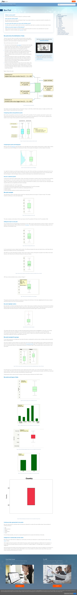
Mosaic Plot (61, 22)
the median (19, 45)
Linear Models (60, 29)
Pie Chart (60, 24)
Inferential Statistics (61, 28)
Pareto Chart (61, 23)
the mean (27, 225)
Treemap (60, 26)
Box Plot (60, 18)
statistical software (44, 40)
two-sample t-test (29, 343)
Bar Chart (60, 17)
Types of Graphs (60, 16)
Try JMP (73, 1)
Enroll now (20, 585)
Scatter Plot (61, 25)
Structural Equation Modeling (63, 34)
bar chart (21, 29)
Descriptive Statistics (61, 27)
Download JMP (39, 55)
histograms (13, 146)
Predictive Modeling (61, 30)
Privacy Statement (39, 590)
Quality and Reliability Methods (63, 33)
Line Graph (60, 21)
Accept (75, 593)
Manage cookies (67, 593)
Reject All (71, 593)
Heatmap (60, 19)
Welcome (59, 14)
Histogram (60, 20)
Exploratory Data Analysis (62, 15)
